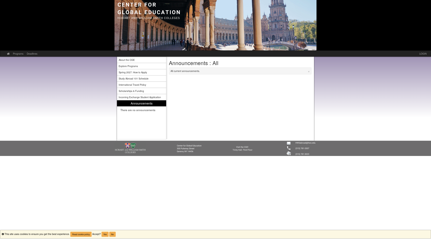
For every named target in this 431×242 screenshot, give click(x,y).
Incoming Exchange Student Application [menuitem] (140, 97)
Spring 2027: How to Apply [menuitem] (133, 72)
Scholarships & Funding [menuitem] (131, 91)
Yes (105, 234)
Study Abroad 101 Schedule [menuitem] (133, 78)
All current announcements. (240, 70)
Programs (18, 53)
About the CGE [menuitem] (127, 60)
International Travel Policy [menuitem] (132, 84)
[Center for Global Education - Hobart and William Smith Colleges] (215, 25)
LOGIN (423, 53)
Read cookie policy (81, 234)
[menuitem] (141, 119)
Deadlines (32, 53)
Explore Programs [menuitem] (128, 66)
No (112, 234)
